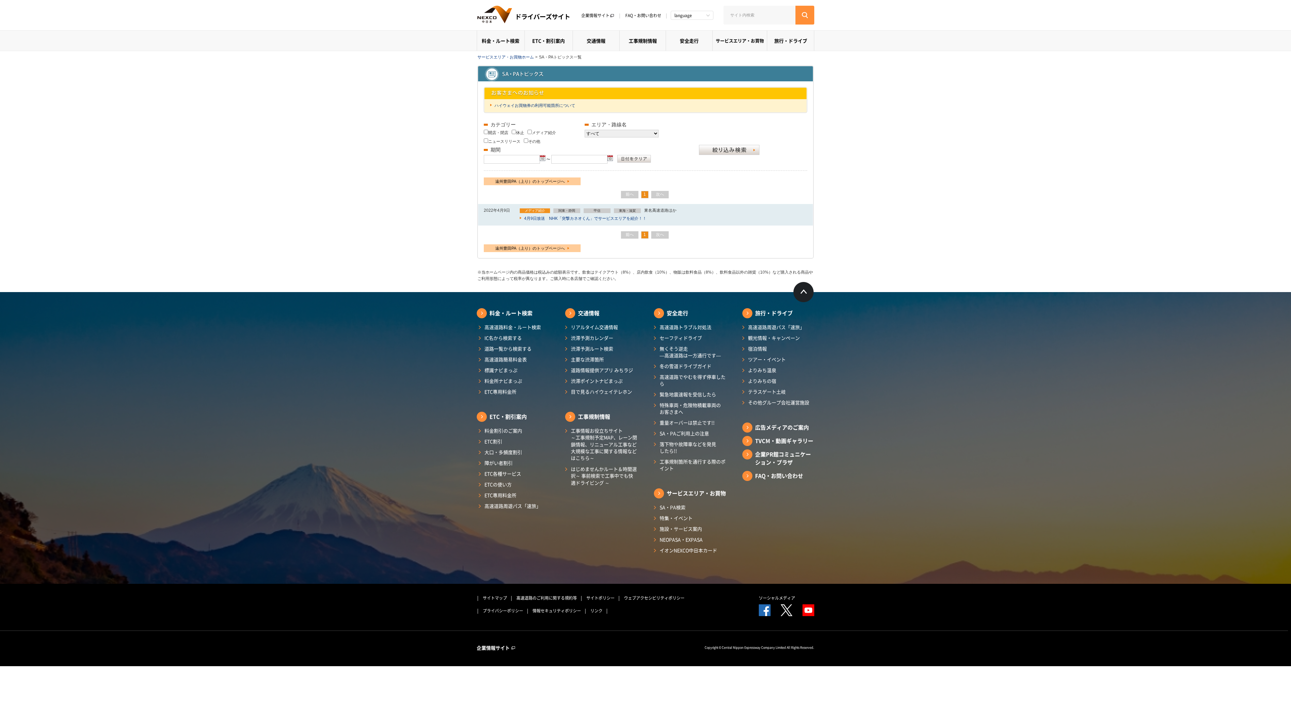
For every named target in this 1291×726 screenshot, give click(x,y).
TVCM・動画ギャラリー (784, 441)
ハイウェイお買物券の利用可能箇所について (534, 105)
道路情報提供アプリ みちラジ (602, 370)
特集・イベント (676, 518)
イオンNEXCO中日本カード (688, 550)
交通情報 (596, 40)
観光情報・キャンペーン (774, 337)
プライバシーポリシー (503, 611)
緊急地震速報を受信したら (688, 394)
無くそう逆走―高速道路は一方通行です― (690, 352)
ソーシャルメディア (777, 598)
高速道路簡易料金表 (505, 359)
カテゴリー (503, 124)
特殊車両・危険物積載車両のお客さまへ (690, 408)
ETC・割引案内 (548, 40)
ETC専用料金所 (500, 391)
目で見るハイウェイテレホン (601, 391)
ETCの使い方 (498, 484)
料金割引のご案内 (503, 430)
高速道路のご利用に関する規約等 (546, 598)
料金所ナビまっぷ (503, 380)
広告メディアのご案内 (782, 427)
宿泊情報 (757, 348)
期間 (496, 150)
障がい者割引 (498, 462)
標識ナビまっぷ (500, 370)
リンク (596, 611)
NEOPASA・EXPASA (681, 539)
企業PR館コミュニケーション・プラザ (783, 458)
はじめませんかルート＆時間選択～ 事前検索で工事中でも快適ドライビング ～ (604, 476)
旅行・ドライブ (790, 40)
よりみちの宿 (762, 380)
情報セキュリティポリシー (557, 611)
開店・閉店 (498, 132)
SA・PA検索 (673, 507)
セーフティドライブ (681, 337)
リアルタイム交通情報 (594, 327)
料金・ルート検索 (500, 40)
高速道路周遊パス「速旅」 (512, 505)
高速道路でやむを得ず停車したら (693, 380)
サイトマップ (495, 598)
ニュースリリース (504, 141)
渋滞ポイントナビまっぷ (597, 380)
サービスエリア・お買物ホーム (505, 57)
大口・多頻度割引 (503, 452)
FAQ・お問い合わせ (643, 15)
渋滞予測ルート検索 (592, 348)
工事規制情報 (643, 40)
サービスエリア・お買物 (740, 40)
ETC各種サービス (502, 473)
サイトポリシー (600, 598)
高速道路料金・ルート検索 (512, 327)
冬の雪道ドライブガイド (685, 366)
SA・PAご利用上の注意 (684, 433)
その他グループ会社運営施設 (778, 402)
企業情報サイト (595, 15)
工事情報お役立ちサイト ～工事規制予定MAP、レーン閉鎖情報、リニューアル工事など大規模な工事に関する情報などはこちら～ (604, 444)
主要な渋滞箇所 (587, 359)
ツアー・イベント (767, 359)
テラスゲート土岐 (767, 391)
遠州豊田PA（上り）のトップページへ (530, 181)
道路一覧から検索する (508, 348)
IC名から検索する (503, 337)
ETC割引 (493, 441)
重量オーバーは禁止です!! (687, 422)
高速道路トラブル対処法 (685, 327)
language (683, 15)
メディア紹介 (544, 132)
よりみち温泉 (762, 370)
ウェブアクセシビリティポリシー (654, 598)
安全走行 (689, 40)
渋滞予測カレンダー (592, 337)
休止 (520, 132)
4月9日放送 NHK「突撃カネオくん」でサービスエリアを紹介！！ (585, 218)
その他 (534, 141)
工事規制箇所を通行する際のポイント (693, 465)
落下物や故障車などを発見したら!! (688, 447)
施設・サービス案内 (681, 528)
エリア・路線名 (609, 124)
